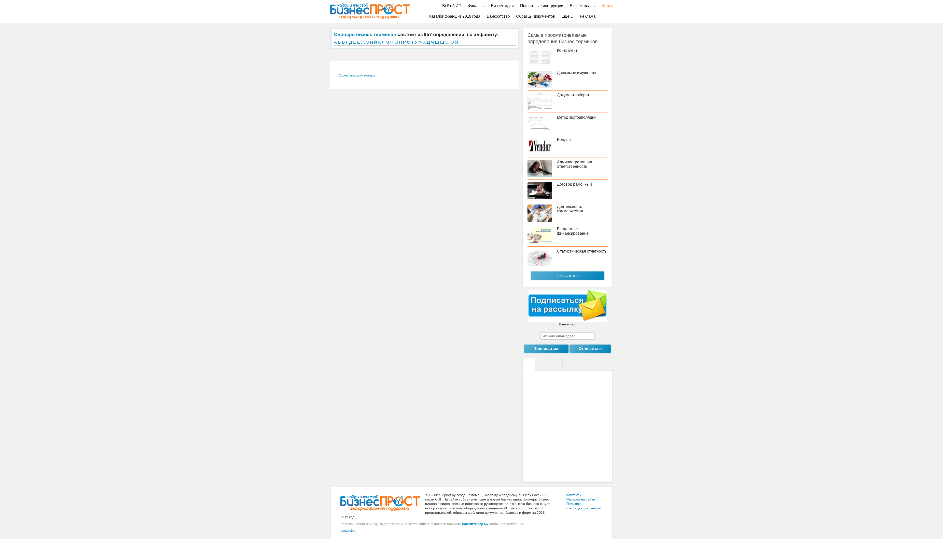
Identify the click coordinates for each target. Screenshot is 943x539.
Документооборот (573, 95)
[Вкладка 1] (528, 364)
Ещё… (567, 16)
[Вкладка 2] (542, 364)
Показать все (567, 275)
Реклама (588, 16)
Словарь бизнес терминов (365, 34)
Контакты (573, 495)
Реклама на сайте (580, 499)
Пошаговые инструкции (541, 6)
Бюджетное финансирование (573, 231)
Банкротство (498, 16)
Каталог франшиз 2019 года (454, 16)
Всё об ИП (451, 6)
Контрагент (567, 50)
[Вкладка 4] (556, 364)
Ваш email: (567, 324)
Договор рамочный (574, 184)
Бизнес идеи (502, 6)
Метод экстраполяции (576, 117)
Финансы (476, 6)
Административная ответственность (574, 164)
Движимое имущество (577, 73)
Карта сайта (347, 530)
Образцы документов (535, 16)
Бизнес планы (583, 6)
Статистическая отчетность (582, 251)
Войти (605, 5)
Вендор (564, 140)
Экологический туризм (357, 75)
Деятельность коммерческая (570, 209)
